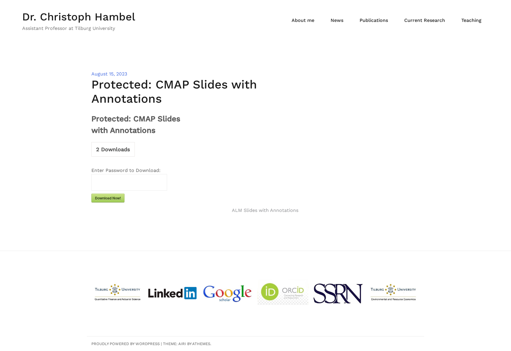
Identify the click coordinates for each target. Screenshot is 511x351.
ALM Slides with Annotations (265, 210)
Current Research (424, 20)
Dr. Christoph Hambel (78, 17)
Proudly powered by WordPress (125, 344)
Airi (182, 344)
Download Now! (108, 198)
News (337, 20)
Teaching (471, 20)
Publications (374, 20)
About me (303, 20)
